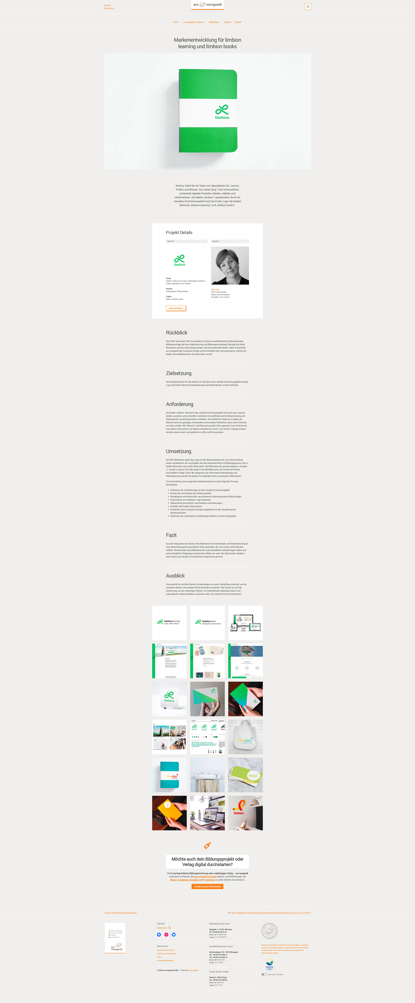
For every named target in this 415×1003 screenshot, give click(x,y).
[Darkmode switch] (264, 974)
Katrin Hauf (215, 289)
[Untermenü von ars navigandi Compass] (204, 22)
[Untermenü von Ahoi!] (179, 22)
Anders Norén (193, 970)
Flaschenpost (109, 8)
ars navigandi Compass (205, 876)
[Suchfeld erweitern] (308, 6)
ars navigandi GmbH (170, 970)
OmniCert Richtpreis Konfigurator (121, 912)
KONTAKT (107, 5)
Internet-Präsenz (176, 308)
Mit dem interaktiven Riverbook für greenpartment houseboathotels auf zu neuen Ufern (269, 912)
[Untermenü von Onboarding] (219, 22)
